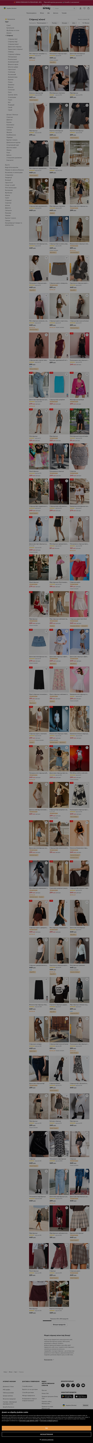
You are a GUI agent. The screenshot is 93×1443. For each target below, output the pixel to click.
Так (46, 1428)
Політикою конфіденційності (49, 1420)
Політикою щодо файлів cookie (28, 1420)
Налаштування (46, 1434)
